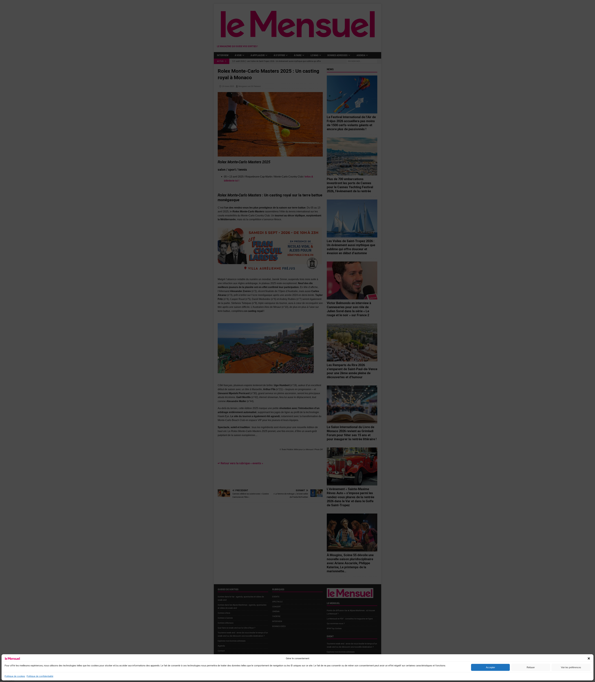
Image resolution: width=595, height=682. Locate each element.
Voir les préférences (571, 667)
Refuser (531, 667)
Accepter (490, 667)
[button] (588, 658)
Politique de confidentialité (40, 676)
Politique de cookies (15, 676)
